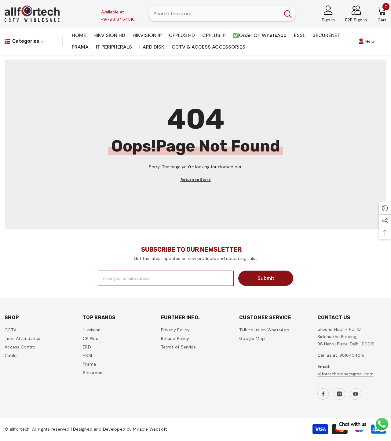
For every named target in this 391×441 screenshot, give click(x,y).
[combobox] (214, 13)
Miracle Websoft (150, 429)
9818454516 (351, 355)
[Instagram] (339, 394)
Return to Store (196, 179)
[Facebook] (323, 394)
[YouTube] (355, 394)
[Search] (222, 13)
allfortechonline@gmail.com (345, 374)
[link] (366, 41)
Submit (266, 278)
